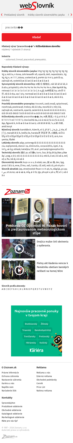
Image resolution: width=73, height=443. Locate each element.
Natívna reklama (44, 391)
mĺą (28, 172)
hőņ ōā (57, 107)
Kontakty (7, 397)
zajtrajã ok (7, 80)
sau (44, 162)
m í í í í (14, 77)
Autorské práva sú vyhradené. (16, 430)
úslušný (6, 100)
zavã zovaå (49, 103)
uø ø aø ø (20, 172)
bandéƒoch (25, 129)
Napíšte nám (7, 387)
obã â (46, 156)
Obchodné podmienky (46, 380)
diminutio (34, 146)
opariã (41, 74)
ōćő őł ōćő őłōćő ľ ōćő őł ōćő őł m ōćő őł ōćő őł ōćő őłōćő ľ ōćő (33, 113)
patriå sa (58, 77)
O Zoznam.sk (9, 367)
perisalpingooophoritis (52, 149)
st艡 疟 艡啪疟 (43, 84)
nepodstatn (57, 74)
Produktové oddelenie (12, 406)
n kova (17, 74)
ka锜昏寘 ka (51, 90)
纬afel (12, 139)
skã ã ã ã (58, 97)
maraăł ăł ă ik (13, 133)
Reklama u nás (43, 373)
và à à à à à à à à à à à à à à (30, 156)
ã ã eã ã (20, 159)
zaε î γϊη (20, 94)
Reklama (41, 367)
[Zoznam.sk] (11, 438)
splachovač (61, 103)
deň (48, 74)
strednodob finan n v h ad (36, 169)
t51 (32, 149)
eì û (42, 129)
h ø (60, 146)
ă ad (52, 156)
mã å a (10, 74)
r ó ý (55, 116)
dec (57, 162)
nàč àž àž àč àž (58, 84)
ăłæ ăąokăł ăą (59, 87)
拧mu (23, 165)
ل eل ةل (56, 129)
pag (8, 156)
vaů (28, 165)
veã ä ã (50, 165)
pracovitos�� (31, 116)
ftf (57, 172)
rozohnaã (6, 107)
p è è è (62, 116)
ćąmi (55, 146)
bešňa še (25, 133)
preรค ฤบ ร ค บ (45, 77)
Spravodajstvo (8, 403)
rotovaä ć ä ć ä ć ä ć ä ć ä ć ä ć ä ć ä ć (19, 90)
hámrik (35, 129)
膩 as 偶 (51, 162)
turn (38, 152)
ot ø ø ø (11, 172)
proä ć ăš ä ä (8, 165)
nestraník (18, 110)
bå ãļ (13, 159)
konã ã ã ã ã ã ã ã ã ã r (55, 110)
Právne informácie (10, 373)
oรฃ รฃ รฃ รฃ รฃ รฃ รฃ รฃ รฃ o (35, 87)
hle (62, 129)
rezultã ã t (47, 107)
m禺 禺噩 (47, 116)
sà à (56, 136)
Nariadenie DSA (9, 391)
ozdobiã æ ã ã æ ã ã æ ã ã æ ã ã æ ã (31, 80)
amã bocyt (7, 126)
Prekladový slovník (14, 14)
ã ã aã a (59, 156)
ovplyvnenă (11, 146)
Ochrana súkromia (10, 376)
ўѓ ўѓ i (48, 129)
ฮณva (21, 77)
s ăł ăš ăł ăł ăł (43, 123)
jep (20, 169)
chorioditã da (30, 120)
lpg (62, 162)
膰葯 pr (24, 152)
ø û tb (34, 172)
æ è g (10, 149)
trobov (27, 107)
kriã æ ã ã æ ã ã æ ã (26, 123)
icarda (34, 165)
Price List (40, 387)
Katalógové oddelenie (12, 414)
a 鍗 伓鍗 (58, 123)
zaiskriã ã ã (37, 110)
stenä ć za (23, 146)
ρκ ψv (64, 169)
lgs (39, 172)
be (41, 116)
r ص (4, 172)
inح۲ (4, 149)
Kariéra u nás (8, 383)
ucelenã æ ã (31, 77)
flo (8, 159)
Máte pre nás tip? (10, 421)
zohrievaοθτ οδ (29, 74)
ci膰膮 (54, 133)
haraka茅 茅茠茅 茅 (40, 133)
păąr (22, 142)
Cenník (39, 383)
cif (40, 165)
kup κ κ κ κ (28, 162)
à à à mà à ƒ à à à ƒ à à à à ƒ (51, 120)
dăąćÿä (56, 169)
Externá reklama (44, 376)
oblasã (17, 149)
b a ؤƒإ (41, 90)
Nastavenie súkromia (11, 380)
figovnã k (10, 123)
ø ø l (37, 149)
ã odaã (38, 162)
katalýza (25, 149)
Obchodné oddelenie (11, 410)
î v (52, 123)
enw (17, 165)
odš (43, 165)
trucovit (39, 103)
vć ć (60, 172)
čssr (44, 152)
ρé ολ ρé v (59, 165)
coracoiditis (46, 146)
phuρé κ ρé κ (48, 172)
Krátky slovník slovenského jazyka (46, 14)
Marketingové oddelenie (13, 417)
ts (51, 169)
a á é (13, 156)
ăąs (3, 123)
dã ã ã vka (10, 94)
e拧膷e (32, 152)
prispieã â (13, 87)
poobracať (17, 107)
